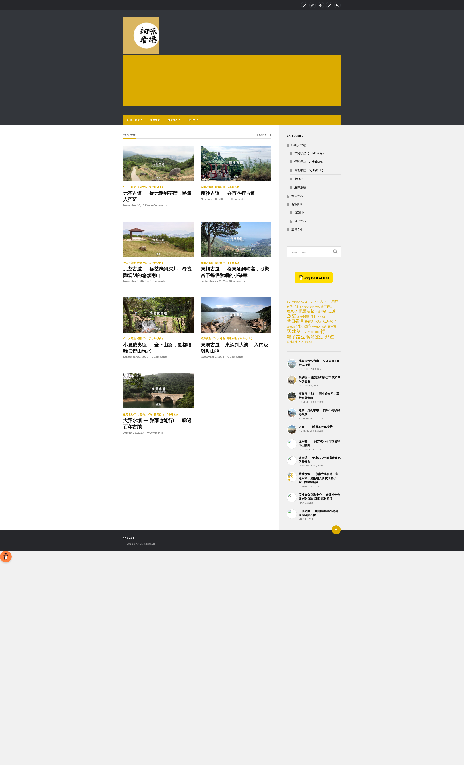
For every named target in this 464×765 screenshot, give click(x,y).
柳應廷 (309, 321)
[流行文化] (329, 5)
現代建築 (316, 326)
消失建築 (303, 326)
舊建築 (294, 331)
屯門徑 (298, 178)
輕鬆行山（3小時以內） (228, 186)
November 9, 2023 (134, 281)
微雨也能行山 (130, 414)
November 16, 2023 (135, 205)
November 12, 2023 (213, 199)
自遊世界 (173, 119)
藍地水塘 (313, 331)
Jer (288, 302)
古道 (323, 301)
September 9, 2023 (212, 356)
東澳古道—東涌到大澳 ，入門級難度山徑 (234, 348)
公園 (310, 302)
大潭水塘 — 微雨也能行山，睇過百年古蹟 (157, 424)
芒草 (304, 332)
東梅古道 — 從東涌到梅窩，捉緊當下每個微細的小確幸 (235, 272)
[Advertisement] (232, 80)
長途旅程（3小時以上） (150, 186)
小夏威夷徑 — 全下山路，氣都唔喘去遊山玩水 (157, 348)
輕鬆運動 (314, 337)
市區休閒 (292, 306)
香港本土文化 (295, 341)
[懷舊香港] (312, 5)
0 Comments (159, 205)
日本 (313, 316)
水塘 (318, 321)
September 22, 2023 (135, 356)
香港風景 (309, 342)
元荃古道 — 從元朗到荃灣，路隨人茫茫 (157, 196)
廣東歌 (292, 311)
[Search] (337, 5)
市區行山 (327, 306)
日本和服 (321, 316)
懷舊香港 (155, 119)
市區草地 (315, 306)
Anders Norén (145, 543)
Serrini (304, 302)
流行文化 (193, 119)
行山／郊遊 (133, 119)
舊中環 (332, 326)
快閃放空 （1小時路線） (309, 153)
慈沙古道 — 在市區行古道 (228, 193)
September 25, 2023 (213, 281)
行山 (325, 331)
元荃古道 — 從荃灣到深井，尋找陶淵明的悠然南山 (157, 272)
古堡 (316, 302)
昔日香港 (295, 321)
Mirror (296, 301)
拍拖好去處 (326, 311)
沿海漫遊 (206, 338)
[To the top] (336, 529)
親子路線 (296, 337)
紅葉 (324, 326)
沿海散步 (329, 321)
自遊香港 (300, 221)
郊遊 (329, 336)
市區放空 (304, 306)
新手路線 (303, 316)
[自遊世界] (321, 5)
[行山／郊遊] (304, 5)
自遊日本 (300, 212)
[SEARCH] (335, 251)
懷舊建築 (307, 311)
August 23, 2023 (133, 432)
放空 (291, 316)
